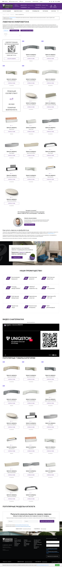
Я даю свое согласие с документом (17, 524)
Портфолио (45, 11)
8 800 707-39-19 (24, 5)
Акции (22, 1)
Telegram (46, 5)
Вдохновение (36, 541)
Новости (35, 543)
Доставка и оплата (14, 1)
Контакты (53, 11)
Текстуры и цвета (14, 30)
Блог (35, 545)
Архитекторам (35, 1)
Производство (35, 11)
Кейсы (41, 1)
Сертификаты (36, 546)
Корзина (55, 7)
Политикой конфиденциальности (43, 565)
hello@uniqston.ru (38, 7)
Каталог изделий (7, 11)
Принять (57, 565)
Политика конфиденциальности (6, 550)
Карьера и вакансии (37, 542)
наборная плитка (12, 17)
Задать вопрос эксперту (29, 224)
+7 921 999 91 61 (24, 7)
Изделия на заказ (18, 11)
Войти (51, 7)
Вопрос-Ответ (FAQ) (38, 544)
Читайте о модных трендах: (27, 30)
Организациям (28, 1)
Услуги (27, 11)
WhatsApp (43, 5)
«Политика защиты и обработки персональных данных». (23, 526)
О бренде (5, 1)
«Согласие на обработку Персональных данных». (22, 524)
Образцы (35, 548)
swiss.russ (6, 30)
